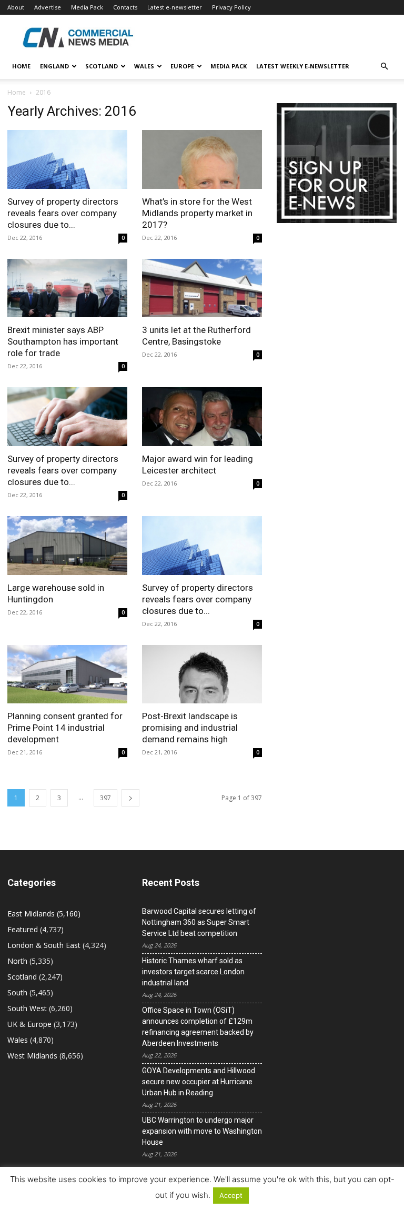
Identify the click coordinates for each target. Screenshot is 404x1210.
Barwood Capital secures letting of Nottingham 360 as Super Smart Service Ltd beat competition (199, 922)
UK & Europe (29, 1024)
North (17, 961)
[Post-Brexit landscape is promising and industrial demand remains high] (202, 674)
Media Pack (87, 7)
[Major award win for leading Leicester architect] (202, 416)
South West (27, 1008)
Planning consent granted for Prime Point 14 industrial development (65, 727)
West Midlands (32, 1056)
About (15, 7)
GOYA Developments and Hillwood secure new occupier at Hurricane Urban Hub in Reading (198, 1081)
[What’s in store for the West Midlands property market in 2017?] (202, 159)
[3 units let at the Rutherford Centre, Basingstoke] (202, 288)
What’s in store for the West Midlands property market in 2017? (197, 213)
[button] (384, 67)
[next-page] (130, 797)
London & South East (43, 945)
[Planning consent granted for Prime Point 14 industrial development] (67, 674)
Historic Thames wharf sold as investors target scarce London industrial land (193, 971)
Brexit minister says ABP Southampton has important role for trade (62, 341)
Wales (144, 66)
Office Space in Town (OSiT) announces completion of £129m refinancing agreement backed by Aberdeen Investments (198, 1026)
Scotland (101, 66)
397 (105, 797)
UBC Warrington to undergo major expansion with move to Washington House (202, 1131)
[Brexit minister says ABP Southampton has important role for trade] (67, 288)
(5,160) (43, 914)
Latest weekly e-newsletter (302, 66)
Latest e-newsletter (174, 7)
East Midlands (31, 914)
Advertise (47, 7)
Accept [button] (231, 1195)
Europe (182, 66)
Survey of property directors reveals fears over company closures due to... (62, 213)
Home (21, 66)
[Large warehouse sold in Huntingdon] (67, 545)
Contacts (125, 7)
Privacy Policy (231, 7)
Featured (22, 929)
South (17, 992)
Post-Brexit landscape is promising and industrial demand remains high (190, 727)
